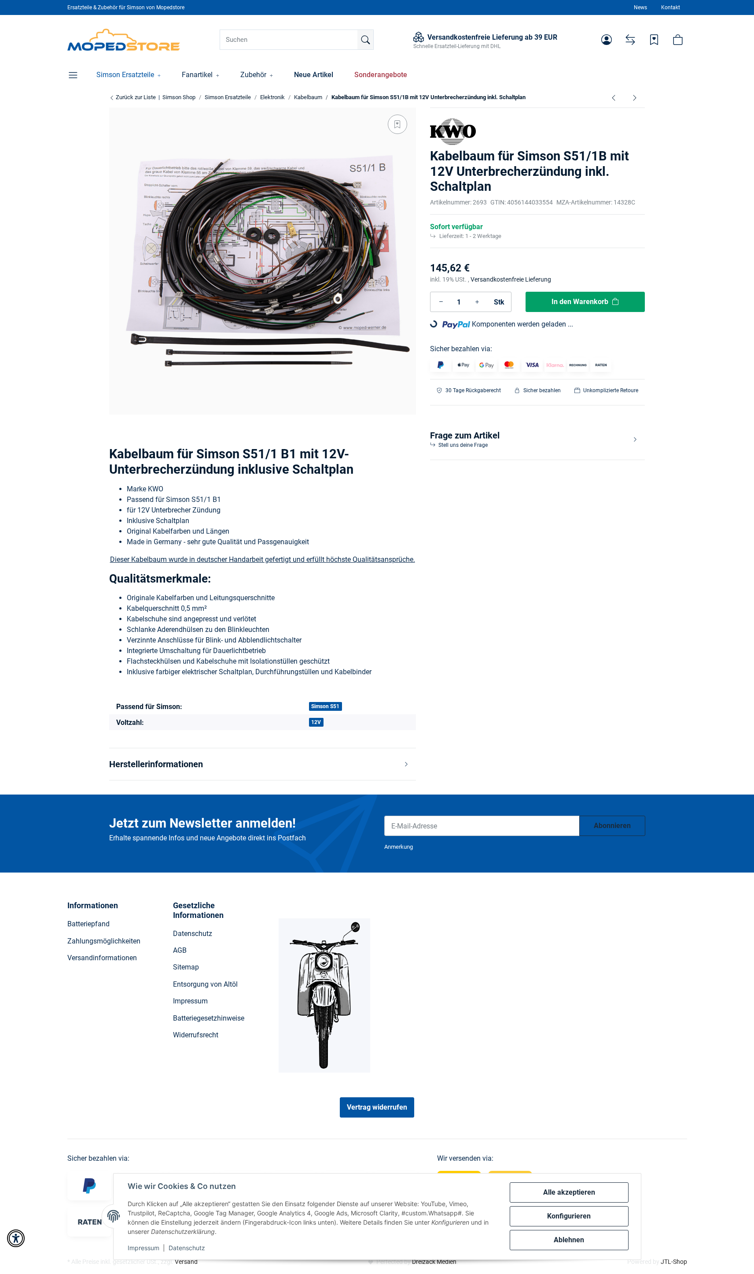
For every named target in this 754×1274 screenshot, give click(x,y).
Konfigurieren (569, 1216)
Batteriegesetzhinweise (208, 1018)
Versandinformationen (102, 958)
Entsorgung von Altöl (205, 984)
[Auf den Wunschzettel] (397, 124)
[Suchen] (365, 39)
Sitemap (186, 967)
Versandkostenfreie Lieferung (511, 279)
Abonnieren (612, 825)
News (640, 7)
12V (316, 722)
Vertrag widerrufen (377, 1107)
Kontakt (670, 7)
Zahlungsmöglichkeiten (103, 941)
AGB (180, 950)
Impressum (143, 1248)
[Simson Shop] (123, 40)
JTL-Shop (674, 1261)
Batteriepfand (88, 924)
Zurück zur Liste (135, 97)
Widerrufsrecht (195, 1035)
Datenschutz (187, 1248)
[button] (606, 39)
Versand (186, 1261)
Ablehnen (569, 1240)
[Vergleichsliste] (630, 39)
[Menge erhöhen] (477, 302)
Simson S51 (325, 706)
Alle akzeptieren (569, 1192)
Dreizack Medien (434, 1261)
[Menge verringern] (441, 302)
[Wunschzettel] (654, 39)
